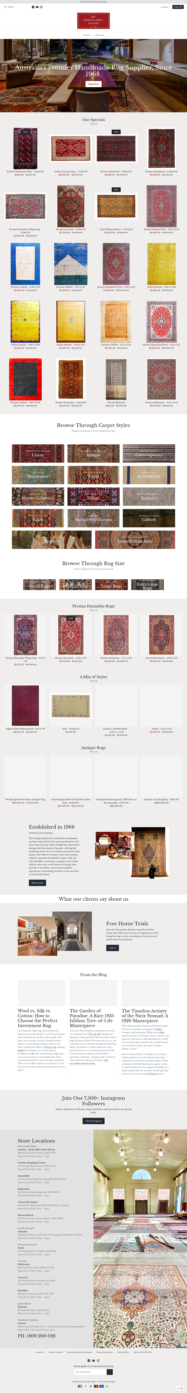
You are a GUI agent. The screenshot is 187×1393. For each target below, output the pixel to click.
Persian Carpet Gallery (87, 1382)
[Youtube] (37, 7)
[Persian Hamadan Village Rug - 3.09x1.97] (25, 206)
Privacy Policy (123, 1352)
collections (99, 35)
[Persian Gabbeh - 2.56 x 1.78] (25, 264)
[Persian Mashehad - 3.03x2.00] (162, 148)
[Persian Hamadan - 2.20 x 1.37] (162, 635)
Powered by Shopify (106, 1382)
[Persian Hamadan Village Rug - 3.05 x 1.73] (25, 635)
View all (93, 124)
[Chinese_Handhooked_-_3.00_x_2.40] (116, 706)
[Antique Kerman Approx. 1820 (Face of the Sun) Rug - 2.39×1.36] (116, 776)
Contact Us (40, 1352)
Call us (112, 948)
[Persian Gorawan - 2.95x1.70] (71, 206)
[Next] (182, 75)
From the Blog (93, 975)
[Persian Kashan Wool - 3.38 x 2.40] (162, 206)
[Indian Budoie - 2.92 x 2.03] (25, 322)
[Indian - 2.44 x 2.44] (162, 706)
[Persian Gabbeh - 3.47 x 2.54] (116, 322)
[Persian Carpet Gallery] (93, 21)
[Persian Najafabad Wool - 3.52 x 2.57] (162, 322)
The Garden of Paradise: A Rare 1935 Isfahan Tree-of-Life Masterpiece (92, 1018)
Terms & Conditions (104, 1352)
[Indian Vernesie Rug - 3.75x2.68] (71, 148)
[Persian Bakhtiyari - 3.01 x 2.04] (162, 379)
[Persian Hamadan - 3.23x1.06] (71, 379)
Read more (37, 883)
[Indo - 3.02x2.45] (71, 706)
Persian (153, 1074)
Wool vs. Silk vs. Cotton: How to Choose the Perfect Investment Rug (37, 1018)
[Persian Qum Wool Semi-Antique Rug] (25, 776)
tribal (161, 1032)
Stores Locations (56, 1352)
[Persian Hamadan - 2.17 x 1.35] (116, 635)
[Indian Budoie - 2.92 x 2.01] (71, 322)
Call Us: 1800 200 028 (142, 1352)
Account (164, 7)
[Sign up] (110, 1372)
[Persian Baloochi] (116, 379)
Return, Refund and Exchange (79, 1352)
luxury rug (50, 1047)
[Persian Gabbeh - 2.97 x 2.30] (25, 379)
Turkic (158, 1029)
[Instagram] (41, 7)
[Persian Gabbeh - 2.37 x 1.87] (71, 264)
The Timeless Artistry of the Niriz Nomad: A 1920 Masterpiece (145, 1015)
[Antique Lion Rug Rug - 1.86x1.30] (162, 776)
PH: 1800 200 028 (37, 1335)
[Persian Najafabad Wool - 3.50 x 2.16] (116, 264)
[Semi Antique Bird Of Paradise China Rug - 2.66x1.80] (71, 776)
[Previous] (4, 75)
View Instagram (93, 1121)
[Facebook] (33, 7)
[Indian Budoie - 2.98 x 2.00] (162, 264)
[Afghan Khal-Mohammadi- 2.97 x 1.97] (25, 706)
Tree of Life (94, 1034)
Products (87, 35)
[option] (93, 75)
